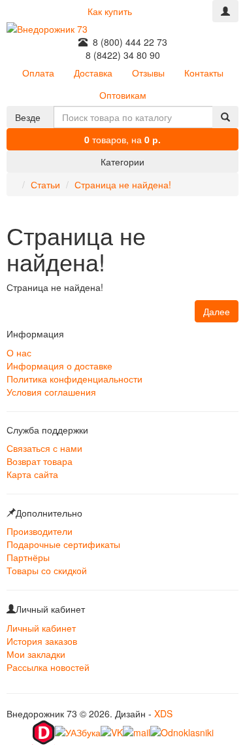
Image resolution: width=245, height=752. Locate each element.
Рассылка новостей (48, 667)
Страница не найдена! (122, 184)
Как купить (110, 11)
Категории (122, 161)
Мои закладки (36, 653)
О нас (19, 352)
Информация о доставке (59, 365)
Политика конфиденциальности (74, 378)
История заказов (42, 640)
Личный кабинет (41, 627)
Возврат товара (40, 461)
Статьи (45, 184)
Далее (216, 311)
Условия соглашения (51, 391)
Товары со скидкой (47, 570)
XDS (163, 713)
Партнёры (28, 557)
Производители (40, 531)
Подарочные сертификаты (63, 544)
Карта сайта (32, 474)
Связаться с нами (44, 447)
